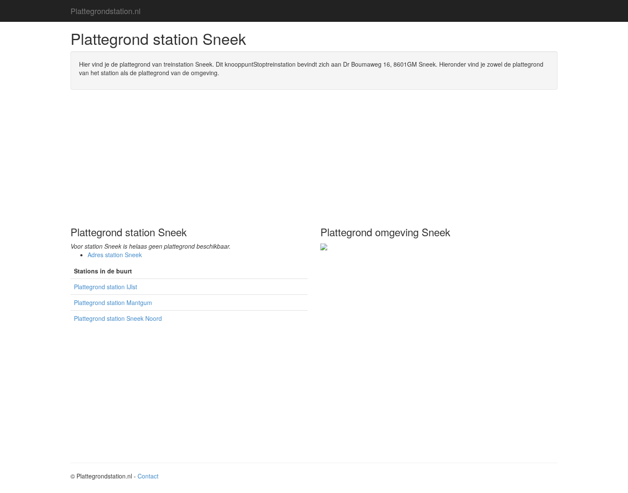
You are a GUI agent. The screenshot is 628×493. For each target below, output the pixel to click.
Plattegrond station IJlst (105, 286)
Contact (148, 476)
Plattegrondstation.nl (105, 10)
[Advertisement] (314, 158)
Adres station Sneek (115, 254)
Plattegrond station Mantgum (113, 302)
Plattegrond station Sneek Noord (118, 318)
